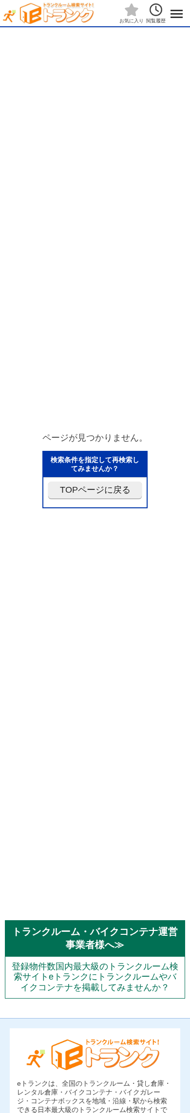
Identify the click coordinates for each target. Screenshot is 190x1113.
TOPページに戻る (95, 490)
